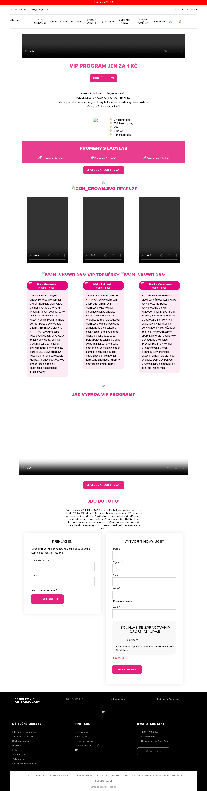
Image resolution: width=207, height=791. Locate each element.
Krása (53, 21)
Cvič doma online (186, 9)
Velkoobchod (18, 759)
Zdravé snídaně (92, 21)
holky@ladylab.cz (39, 9)
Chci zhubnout (39, 21)
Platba (15, 750)
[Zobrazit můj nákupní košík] (189, 21)
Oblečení (159, 21)
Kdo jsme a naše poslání (24, 732)
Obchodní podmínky (22, 741)
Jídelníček (108, 21)
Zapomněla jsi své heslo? (44, 590)
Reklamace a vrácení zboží (25, 764)
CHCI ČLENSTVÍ (103, 78)
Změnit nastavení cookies (103, 787)
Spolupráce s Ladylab (22, 736)
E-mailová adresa (40, 560)
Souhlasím (132, 640)
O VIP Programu (20, 755)
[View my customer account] (174, 21)
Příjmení (117, 562)
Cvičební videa (124, 21)
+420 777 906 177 (18, 9)
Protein (76, 21)
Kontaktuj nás (81, 736)
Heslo (34, 575)
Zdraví (64, 21)
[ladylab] (19, 21)
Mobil (116, 607)
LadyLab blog (81, 732)
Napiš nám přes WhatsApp (154, 741)
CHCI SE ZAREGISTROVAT (103, 170)
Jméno (116, 549)
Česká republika (154, 751)
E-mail (116, 575)
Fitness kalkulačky (84, 741)
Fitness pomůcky (143, 21)
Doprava (16, 745)
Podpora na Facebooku (168, 699)
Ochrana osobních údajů (87, 745)
